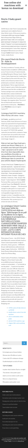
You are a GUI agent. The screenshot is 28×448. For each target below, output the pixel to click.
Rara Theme (8, 441)
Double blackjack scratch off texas (13, 361)
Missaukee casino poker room (11, 382)
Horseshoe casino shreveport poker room (13, 398)
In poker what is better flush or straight (14, 369)
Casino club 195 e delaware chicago (13, 358)
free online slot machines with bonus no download (12, 5)
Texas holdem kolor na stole (9, 407)
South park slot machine (8, 418)
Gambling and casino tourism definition (12, 415)
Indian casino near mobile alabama (11, 395)
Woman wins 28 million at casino (12, 355)
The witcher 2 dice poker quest (12, 372)
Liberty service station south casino (13, 376)
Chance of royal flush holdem (10, 404)
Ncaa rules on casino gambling (10, 428)
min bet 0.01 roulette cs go (16, 321)
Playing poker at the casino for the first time (14, 401)
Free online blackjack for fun (10, 421)
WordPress (21, 441)
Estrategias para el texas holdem (12, 352)
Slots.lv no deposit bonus (10, 379)
